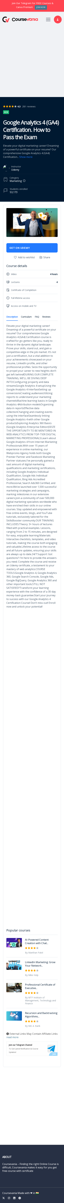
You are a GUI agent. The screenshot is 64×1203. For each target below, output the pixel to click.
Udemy (15, 169)
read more (12, 1037)
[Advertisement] (32, 59)
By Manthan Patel (34, 952)
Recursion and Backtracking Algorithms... (41, 1014)
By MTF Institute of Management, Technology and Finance (40, 1000)
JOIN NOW (40, 7)
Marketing (16, 181)
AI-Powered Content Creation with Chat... (37, 941)
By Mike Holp (31, 975)
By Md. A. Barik (32, 1025)
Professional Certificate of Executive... (40, 986)
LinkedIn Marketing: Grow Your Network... (40, 963)
